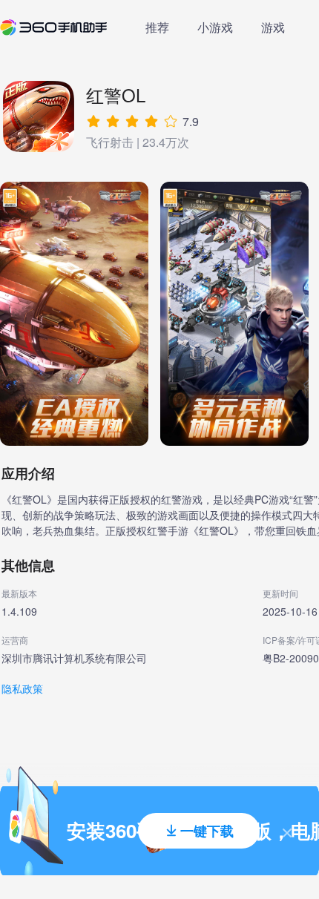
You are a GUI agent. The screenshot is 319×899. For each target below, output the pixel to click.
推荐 (157, 27)
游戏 (273, 27)
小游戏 (215, 27)
